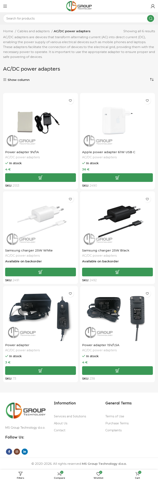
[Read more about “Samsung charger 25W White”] (40, 272)
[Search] (150, 18)
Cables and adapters (33, 31)
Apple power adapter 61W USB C (108, 152)
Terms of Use (114, 416)
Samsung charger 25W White (29, 250)
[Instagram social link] (17, 452)
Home (8, 31)
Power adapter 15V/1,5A (100, 345)
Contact (59, 430)
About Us (60, 423)
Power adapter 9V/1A (22, 152)
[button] (40, 177)
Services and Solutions (70, 416)
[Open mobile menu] (5, 6)
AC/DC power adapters (22, 157)
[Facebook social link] (9, 452)
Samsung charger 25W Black (105, 250)
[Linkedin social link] (25, 452)
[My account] (153, 6)
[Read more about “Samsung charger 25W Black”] (117, 272)
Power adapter (17, 345)
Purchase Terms (117, 423)
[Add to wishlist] (70, 100)
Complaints (113, 430)
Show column (19, 80)
